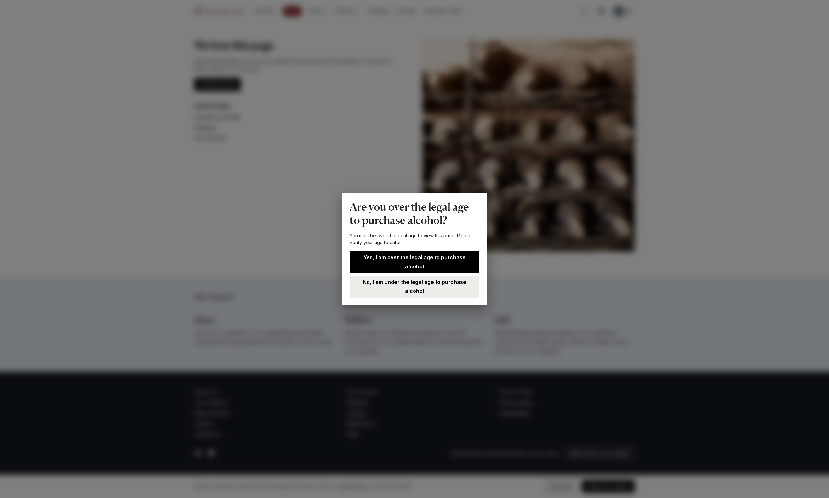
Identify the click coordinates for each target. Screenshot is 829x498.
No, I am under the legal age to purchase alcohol (414, 286)
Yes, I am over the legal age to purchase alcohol (414, 262)
